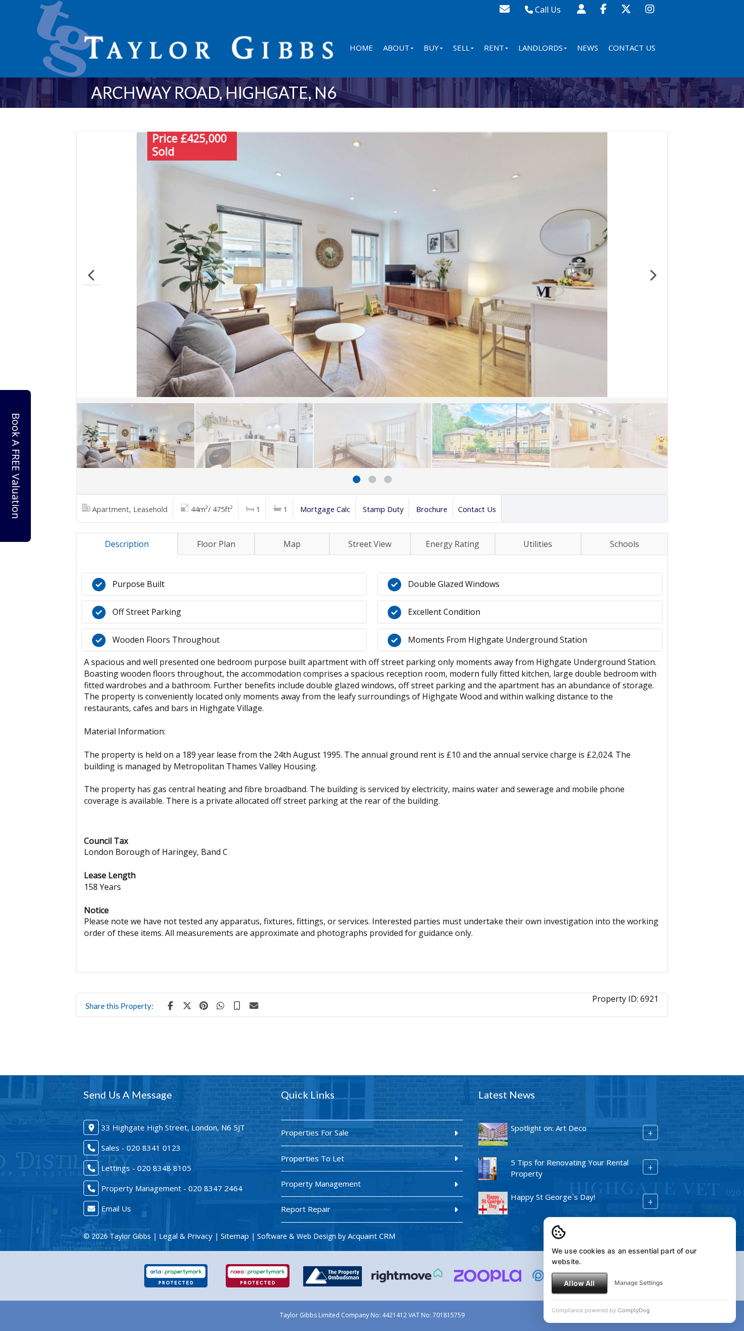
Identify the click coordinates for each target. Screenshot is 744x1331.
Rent (494, 48)
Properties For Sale (315, 1132)
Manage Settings (638, 1282)
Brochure (431, 509)
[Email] (253, 1004)
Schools (624, 544)
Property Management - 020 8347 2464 (171, 1188)
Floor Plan (216, 544)
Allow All (579, 1283)
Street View (369, 544)
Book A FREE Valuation (16, 466)
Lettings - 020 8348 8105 (146, 1168)
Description (127, 544)
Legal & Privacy (186, 1236)
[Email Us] (505, 9)
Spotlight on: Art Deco (549, 1128)
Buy (431, 48)
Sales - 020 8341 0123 (141, 1148)
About (396, 48)
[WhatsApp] (220, 1004)
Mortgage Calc (325, 509)
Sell (461, 48)
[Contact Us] (581, 9)
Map (292, 544)
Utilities (537, 544)
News (587, 48)
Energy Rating (452, 544)
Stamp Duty (383, 509)
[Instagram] (649, 9)
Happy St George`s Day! (553, 1197)
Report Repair (305, 1209)
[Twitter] (626, 9)
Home (361, 48)
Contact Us (631, 48)
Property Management (321, 1184)
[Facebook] (603, 9)
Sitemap (235, 1236)
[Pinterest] (203, 1004)
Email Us (116, 1208)
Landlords (540, 48)
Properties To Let (312, 1158)
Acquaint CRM (371, 1236)
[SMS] (236, 1004)
